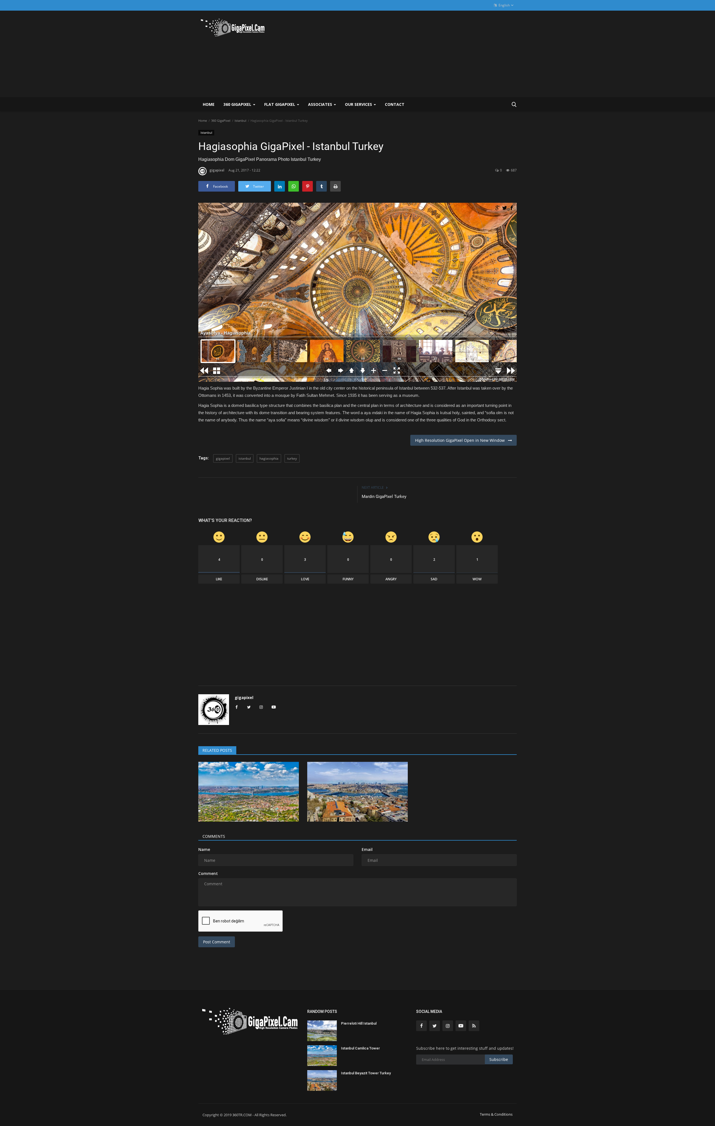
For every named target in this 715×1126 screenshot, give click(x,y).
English (504, 5)
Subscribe (498, 1059)
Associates (320, 104)
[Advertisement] (415, 54)
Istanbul (240, 120)
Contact (394, 104)
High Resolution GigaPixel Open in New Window (461, 440)
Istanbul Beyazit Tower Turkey (366, 1073)
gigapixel (216, 170)
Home (208, 104)
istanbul (245, 458)
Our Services (359, 104)
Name (204, 849)
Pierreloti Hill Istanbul (358, 1023)
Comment (208, 873)
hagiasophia (268, 458)
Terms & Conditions (496, 1114)
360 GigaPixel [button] (237, 104)
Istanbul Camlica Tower (360, 1048)
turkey (292, 458)
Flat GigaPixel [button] (280, 104)
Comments (213, 836)
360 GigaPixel (220, 120)
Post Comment (216, 941)
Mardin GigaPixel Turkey (384, 496)
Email (367, 849)
